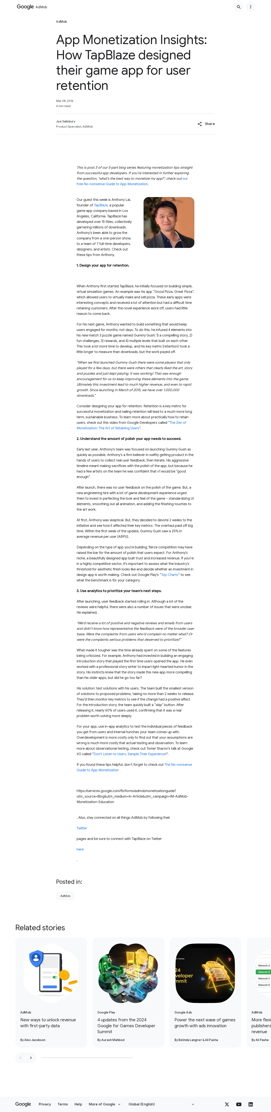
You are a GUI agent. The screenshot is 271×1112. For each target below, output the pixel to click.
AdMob (65, 896)
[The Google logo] (23, 1104)
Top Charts (169, 575)
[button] (206, 124)
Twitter (82, 828)
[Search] (239, 7)
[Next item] (31, 1058)
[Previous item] (20, 1058)
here (80, 849)
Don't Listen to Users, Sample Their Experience (129, 754)
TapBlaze (101, 205)
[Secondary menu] (251, 7)
